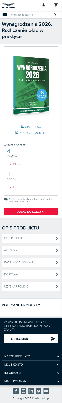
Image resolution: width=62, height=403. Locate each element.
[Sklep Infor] (8, 5)
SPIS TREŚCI (31, 127)
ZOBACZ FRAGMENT (31, 133)
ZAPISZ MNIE (33, 338)
